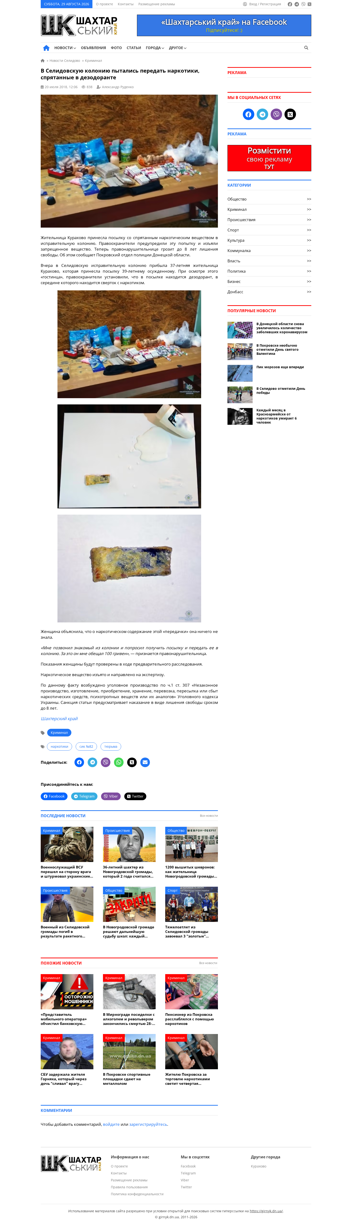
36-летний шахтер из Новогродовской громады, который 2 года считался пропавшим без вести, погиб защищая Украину (128, 872)
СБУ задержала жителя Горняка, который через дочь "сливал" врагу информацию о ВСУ (63, 1079)
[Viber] (105, 762)
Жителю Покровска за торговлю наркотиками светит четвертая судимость (187, 1079)
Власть (269, 261)
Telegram (188, 1173)
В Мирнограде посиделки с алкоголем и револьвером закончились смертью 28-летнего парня (129, 1019)
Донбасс (269, 291)
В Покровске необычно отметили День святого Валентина (277, 349)
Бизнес (269, 281)
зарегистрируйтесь (148, 1124)
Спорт (173, 890)
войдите (111, 1124)
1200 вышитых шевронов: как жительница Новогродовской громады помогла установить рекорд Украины (190, 872)
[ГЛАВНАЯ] (46, 48)
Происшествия (117, 830)
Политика (269, 271)
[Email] (145, 762)
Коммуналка (269, 250)
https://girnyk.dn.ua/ (266, 1211)
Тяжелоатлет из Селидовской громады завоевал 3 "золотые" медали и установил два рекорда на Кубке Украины (191, 931)
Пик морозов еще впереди (280, 367)
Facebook (188, 1166)
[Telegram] (92, 762)
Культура (269, 240)
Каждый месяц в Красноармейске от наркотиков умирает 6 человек (276, 416)
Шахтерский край (59, 718)
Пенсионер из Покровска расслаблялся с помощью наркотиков (189, 1019)
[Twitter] (132, 762)
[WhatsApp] (119, 762)
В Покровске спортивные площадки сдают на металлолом (126, 1079)
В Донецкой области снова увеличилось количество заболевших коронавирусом (281, 328)
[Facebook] (79, 762)
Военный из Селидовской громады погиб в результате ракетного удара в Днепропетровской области (66, 931)
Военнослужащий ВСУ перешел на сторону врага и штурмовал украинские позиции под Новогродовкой (66, 872)
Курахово (258, 1166)
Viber (185, 1180)
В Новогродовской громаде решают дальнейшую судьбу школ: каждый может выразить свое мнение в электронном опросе (128, 931)
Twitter (186, 1187)
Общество (176, 830)
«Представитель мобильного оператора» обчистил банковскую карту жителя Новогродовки (64, 1019)
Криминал (59, 732)
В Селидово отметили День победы (280, 390)
